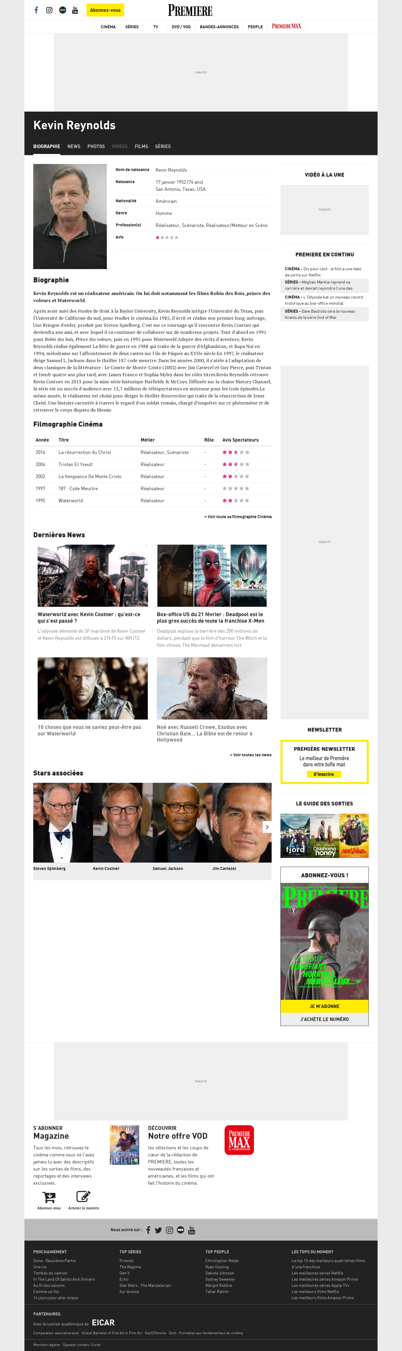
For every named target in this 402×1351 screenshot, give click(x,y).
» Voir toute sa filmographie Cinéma (238, 516)
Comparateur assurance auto (56, 1333)
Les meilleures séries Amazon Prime (325, 1279)
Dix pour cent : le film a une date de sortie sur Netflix (323, 271)
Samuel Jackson (168, 868)
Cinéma (108, 26)
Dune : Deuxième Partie (54, 1260)
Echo (123, 1279)
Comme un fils (46, 1291)
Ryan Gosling (217, 1266)
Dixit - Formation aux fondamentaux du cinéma (206, 1333)
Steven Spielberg (49, 868)
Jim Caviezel (224, 868)
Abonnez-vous (105, 10)
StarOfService (155, 1333)
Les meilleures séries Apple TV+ (321, 1285)
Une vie (39, 1266)
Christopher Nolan (222, 1260)
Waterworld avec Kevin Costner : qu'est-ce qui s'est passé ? (89, 617)
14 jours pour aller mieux (55, 1297)
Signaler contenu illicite (81, 1344)
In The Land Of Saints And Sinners (64, 1279)
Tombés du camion (50, 1272)
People (255, 26)
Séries (132, 26)
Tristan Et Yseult (76, 464)
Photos (96, 146)
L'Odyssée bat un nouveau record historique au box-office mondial (324, 300)
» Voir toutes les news (251, 754)
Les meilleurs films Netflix (315, 1291)
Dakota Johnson (219, 1272)
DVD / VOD (181, 26)
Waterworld (71, 500)
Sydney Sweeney (220, 1279)
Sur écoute (129, 1291)
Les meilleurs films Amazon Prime (323, 1297)
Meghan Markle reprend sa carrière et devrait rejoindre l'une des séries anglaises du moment (319, 286)
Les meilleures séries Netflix (317, 1272)
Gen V (124, 1272)
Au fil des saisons (49, 1285)
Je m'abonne (325, 1006)
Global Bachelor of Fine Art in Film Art (112, 1333)
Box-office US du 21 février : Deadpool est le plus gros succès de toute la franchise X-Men (210, 617)
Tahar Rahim (217, 1291)
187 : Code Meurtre (78, 488)
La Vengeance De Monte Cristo (90, 476)
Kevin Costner (106, 868)
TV (155, 26)
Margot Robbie (218, 1285)
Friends (126, 1260)
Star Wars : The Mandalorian (145, 1285)
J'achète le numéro (324, 1019)
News (73, 146)
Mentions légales (46, 1344)
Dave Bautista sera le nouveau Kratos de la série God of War (320, 314)
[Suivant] (267, 827)
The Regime (130, 1266)
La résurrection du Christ (85, 452)
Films (141, 146)
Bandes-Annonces (219, 26)
